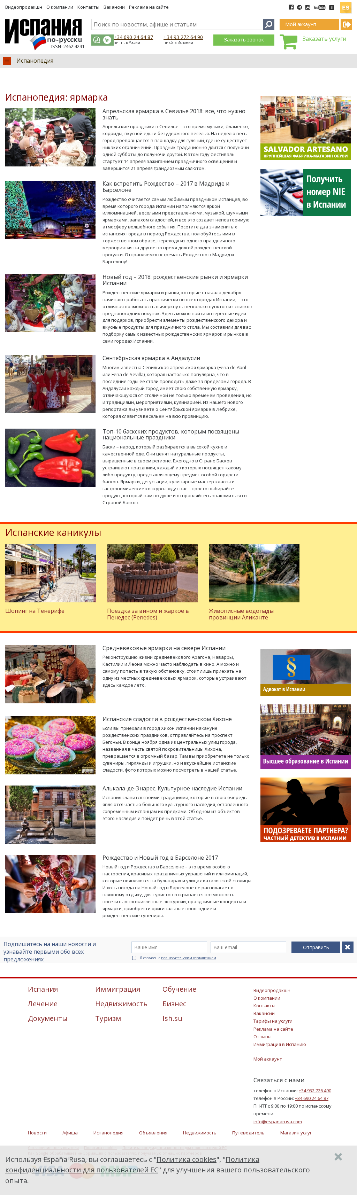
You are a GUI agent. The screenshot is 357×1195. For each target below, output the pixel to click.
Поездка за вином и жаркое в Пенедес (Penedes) (148, 614)
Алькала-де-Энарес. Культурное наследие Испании (172, 788)
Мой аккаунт (267, 1059)
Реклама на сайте (149, 7)
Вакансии (114, 7)
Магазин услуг (296, 1133)
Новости (37, 1133)
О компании (59, 7)
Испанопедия (34, 60)
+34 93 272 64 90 (183, 37)
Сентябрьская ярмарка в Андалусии (151, 358)
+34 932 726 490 (315, 1090)
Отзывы (262, 1036)
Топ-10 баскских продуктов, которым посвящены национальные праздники (170, 435)
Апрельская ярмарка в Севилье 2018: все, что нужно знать (173, 114)
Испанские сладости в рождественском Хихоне (167, 719)
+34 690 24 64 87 (133, 37)
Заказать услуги (324, 38)
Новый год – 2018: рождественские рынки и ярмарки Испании (175, 280)
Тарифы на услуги (273, 1021)
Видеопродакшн (23, 7)
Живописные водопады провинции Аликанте (241, 614)
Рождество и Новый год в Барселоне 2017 (160, 857)
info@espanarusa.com (277, 1121)
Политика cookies (187, 1159)
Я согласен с (178, 957)
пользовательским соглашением (188, 957)
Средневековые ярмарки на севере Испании (164, 648)
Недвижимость (200, 1133)
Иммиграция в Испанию (279, 1044)
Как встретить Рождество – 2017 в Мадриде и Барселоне (165, 187)
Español (346, 5)
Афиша (70, 1133)
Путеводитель (248, 1133)
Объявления (153, 1133)
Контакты (88, 7)
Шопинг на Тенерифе (34, 611)
